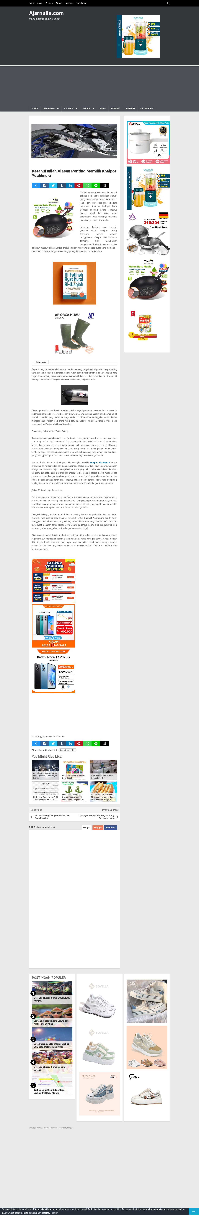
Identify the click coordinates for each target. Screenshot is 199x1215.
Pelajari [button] (54, 1213)
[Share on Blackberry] (104, 185)
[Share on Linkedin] (70, 185)
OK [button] (193, 1211)
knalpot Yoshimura (100, 462)
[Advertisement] (99, 85)
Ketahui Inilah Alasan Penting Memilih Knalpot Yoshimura (74, 173)
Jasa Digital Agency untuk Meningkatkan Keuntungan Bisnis (45, 775)
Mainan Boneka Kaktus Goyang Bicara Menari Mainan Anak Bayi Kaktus (73, 797)
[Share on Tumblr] (61, 185)
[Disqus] (74, 864)
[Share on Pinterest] (78, 185)
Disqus (86, 827)
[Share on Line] (96, 185)
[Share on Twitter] (53, 185)
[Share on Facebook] (44, 185)
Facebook (111, 827)
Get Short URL (67, 750)
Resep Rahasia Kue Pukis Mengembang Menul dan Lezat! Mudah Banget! (102, 797)
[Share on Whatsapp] (87, 185)
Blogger (98, 827)
